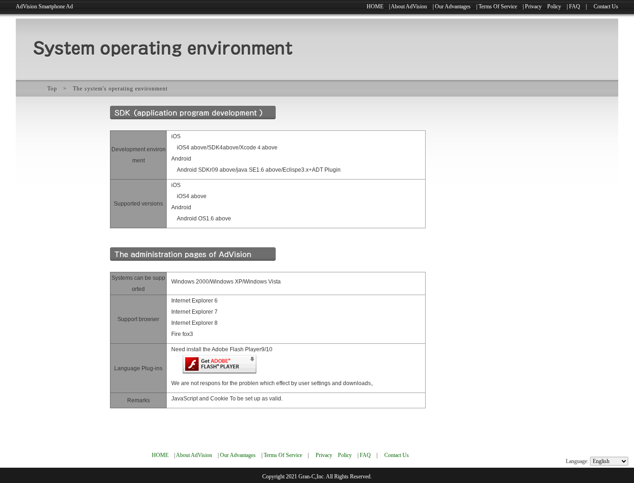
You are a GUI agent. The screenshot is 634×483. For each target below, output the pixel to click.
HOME (375, 6)
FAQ (574, 6)
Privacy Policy (543, 6)
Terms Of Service (498, 6)
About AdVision (409, 6)
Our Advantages (453, 6)
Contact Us (606, 6)
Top (52, 88)
